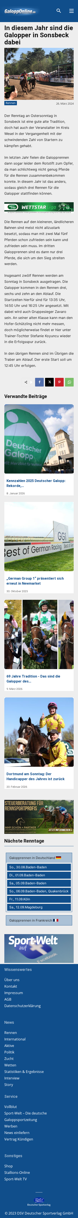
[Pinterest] (59, 382)
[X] (49, 382)
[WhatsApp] (69, 382)
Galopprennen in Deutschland (32, 858)
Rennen (11, 103)
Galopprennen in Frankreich (31, 920)
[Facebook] (39, 382)
